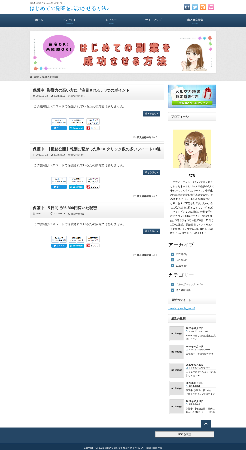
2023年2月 (181, 254)
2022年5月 (181, 260)
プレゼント (69, 21)
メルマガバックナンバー (189, 284)
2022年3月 (181, 265)
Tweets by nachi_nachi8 (181, 308)
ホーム (39, 19)
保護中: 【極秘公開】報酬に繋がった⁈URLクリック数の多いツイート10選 (97, 149)
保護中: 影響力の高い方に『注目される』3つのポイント (81, 90)
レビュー (111, 21)
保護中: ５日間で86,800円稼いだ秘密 (65, 208)
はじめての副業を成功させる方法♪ (69, 8)
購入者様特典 (195, 21)
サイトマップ (153, 19)
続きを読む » (151, 113)
